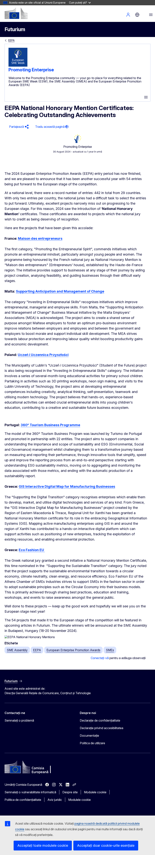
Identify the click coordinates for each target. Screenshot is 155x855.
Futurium (15, 29)
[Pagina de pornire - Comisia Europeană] (16, 13)
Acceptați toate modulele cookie (42, 845)
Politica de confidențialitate (23, 800)
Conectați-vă (100, 658)
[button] (18, 126)
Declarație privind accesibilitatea (101, 728)
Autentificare (128, 15)
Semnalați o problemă (19, 720)
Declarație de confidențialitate (100, 720)
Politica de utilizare (92, 743)
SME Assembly (17, 650)
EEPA (11, 40)
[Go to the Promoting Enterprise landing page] (18, 65)
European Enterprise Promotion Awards (73, 650)
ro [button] (137, 15)
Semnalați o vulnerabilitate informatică (30, 792)
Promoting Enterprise (31, 69)
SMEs (110, 650)
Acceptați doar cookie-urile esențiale (105, 845)
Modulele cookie (95, 792)
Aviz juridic (54, 800)
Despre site (70, 792)
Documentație (89, 735)
